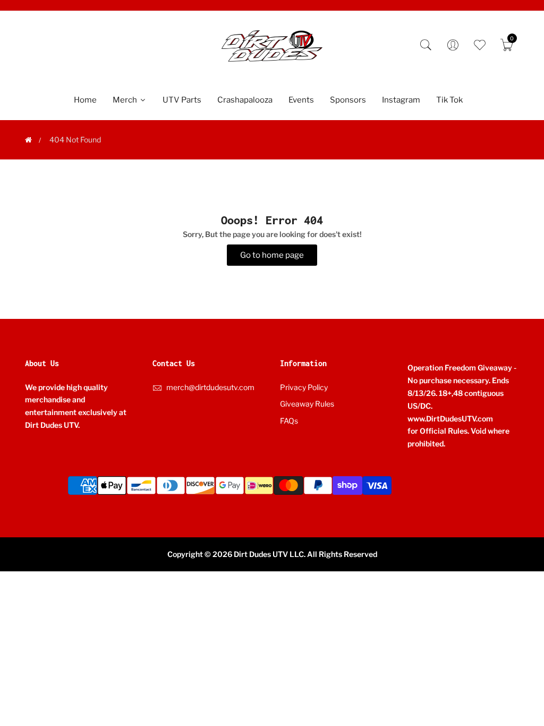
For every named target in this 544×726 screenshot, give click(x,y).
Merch (126, 100)
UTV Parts (182, 100)
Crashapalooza (245, 100)
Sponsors (348, 100)
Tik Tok (449, 100)
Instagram (401, 100)
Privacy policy (304, 387)
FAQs (289, 420)
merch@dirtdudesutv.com (210, 387)
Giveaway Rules (307, 403)
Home (85, 100)
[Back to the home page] (28, 139)
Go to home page (272, 255)
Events (301, 100)
